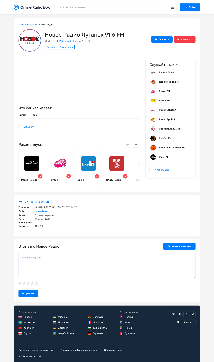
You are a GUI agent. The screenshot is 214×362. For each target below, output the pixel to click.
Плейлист (28, 126)
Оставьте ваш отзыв (179, 246)
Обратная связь (113, 350)
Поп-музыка (66, 47)
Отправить (28, 293)
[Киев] (121, 322)
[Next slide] (135, 145)
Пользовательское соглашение (36, 350)
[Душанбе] (121, 333)
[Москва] (121, 317)
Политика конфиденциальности (79, 350)
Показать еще (161, 169)
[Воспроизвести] (40, 176)
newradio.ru (41, 211)
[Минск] (121, 327)
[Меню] (173, 7)
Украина (51, 47)
